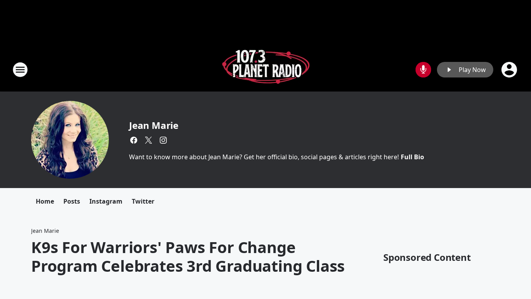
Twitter (143, 201)
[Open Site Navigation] (20, 69)
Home (45, 201)
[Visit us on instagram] (163, 140)
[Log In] (510, 69)
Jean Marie (153, 125)
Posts (71, 201)
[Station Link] (265, 69)
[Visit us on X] (148, 140)
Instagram (105, 201)
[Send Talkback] (423, 69)
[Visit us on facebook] (133, 140)
